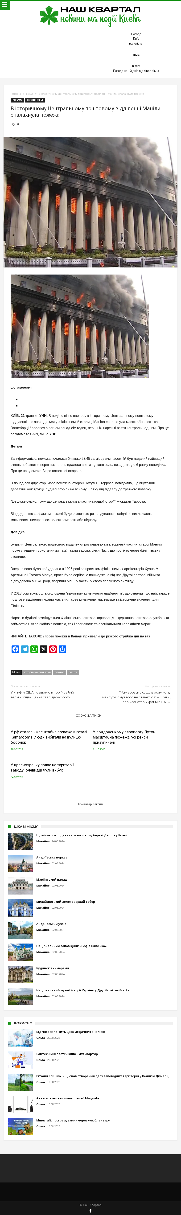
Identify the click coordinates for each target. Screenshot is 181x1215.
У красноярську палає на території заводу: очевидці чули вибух (42, 767)
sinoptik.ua (151, 71)
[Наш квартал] (90, 5)
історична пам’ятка (37, 672)
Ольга (40, 1037)
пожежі (60, 672)
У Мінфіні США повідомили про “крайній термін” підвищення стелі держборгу (42, 692)
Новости (35, 100)
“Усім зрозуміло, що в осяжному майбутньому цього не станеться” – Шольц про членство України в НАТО (136, 694)
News (29, 93)
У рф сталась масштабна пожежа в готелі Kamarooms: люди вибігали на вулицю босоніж (49, 737)
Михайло (42, 841)
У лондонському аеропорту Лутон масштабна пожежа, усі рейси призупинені (124, 737)
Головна (16, 93)
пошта (73, 672)
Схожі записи (89, 715)
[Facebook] (90, 1211)
